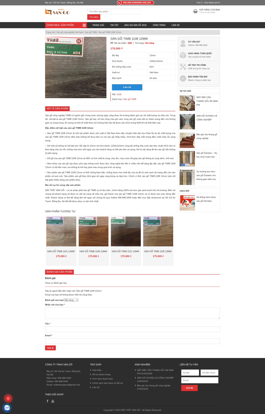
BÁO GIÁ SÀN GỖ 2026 (136, 25)
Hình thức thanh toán (102, 378)
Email (48, 335)
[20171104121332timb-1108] (75, 67)
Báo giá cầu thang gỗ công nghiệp (206, 136)
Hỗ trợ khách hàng (101, 374)
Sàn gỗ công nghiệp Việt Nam (70, 32)
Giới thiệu (97, 370)
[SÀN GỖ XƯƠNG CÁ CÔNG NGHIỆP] (187, 121)
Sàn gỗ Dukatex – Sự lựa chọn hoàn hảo (206, 155)
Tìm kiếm (93, 17)
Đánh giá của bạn (54, 300)
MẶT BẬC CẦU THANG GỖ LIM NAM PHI (207, 101)
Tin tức (114, 25)
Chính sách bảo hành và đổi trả (107, 383)
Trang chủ (98, 25)
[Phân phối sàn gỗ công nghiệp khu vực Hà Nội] (57, 11)
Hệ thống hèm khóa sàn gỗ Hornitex (206, 199)
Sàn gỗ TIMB (91, 32)
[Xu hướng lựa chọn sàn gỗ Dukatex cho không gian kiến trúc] (187, 177)
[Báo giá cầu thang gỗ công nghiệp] (187, 140)
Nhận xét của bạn (55, 304)
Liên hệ (176, 25)
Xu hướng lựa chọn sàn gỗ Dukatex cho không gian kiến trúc (206, 175)
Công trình (159, 25)
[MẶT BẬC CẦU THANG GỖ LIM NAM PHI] (187, 103)
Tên (47, 323)
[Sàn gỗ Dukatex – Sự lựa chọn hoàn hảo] (187, 158)
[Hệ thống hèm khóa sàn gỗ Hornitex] (187, 203)
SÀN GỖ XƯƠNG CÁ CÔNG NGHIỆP (206, 118)
